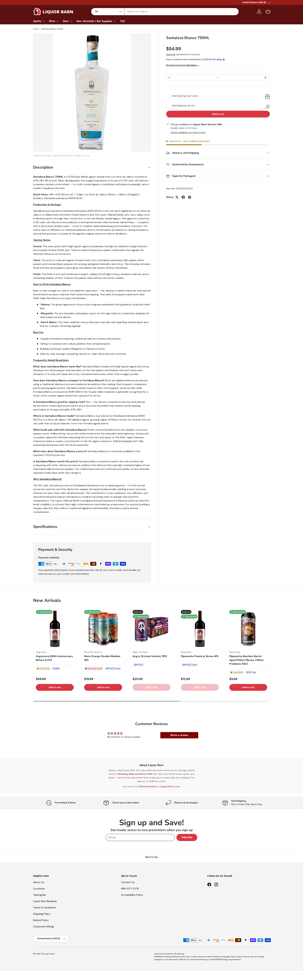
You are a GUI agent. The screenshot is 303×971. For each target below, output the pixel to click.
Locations (39, 888)
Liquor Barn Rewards (45, 901)
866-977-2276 (130, 888)
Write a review (179, 735)
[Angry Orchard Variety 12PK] (151, 629)
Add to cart (218, 114)
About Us (38, 882)
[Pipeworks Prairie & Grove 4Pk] (200, 629)
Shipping (170, 54)
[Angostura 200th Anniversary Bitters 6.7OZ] (55, 629)
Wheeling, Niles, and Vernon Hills (135, 774)
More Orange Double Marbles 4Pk (102, 658)
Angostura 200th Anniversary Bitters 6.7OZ (54, 658)
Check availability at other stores (188, 132)
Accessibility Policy (132, 895)
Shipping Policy (41, 913)
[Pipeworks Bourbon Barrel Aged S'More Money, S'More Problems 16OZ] (248, 629)
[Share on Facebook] (183, 197)
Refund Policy (41, 920)
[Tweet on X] (177, 197)
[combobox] (165, 11)
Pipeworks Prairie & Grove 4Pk (200, 656)
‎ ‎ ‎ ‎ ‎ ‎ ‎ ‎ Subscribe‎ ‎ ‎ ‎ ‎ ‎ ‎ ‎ (187, 837)
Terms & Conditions (44, 907)
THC (122, 21)
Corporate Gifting (43, 926)
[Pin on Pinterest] (189, 197)
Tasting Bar (39, 895)
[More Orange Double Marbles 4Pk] (103, 629)
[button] (267, 11)
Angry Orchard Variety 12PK (150, 656)
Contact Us (127, 882)
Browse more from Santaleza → (182, 65)
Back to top (151, 857)
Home (35, 29)
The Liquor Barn (48, 953)
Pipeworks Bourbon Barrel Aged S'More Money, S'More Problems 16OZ (246, 660)
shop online (166, 786)
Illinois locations (148, 786)
